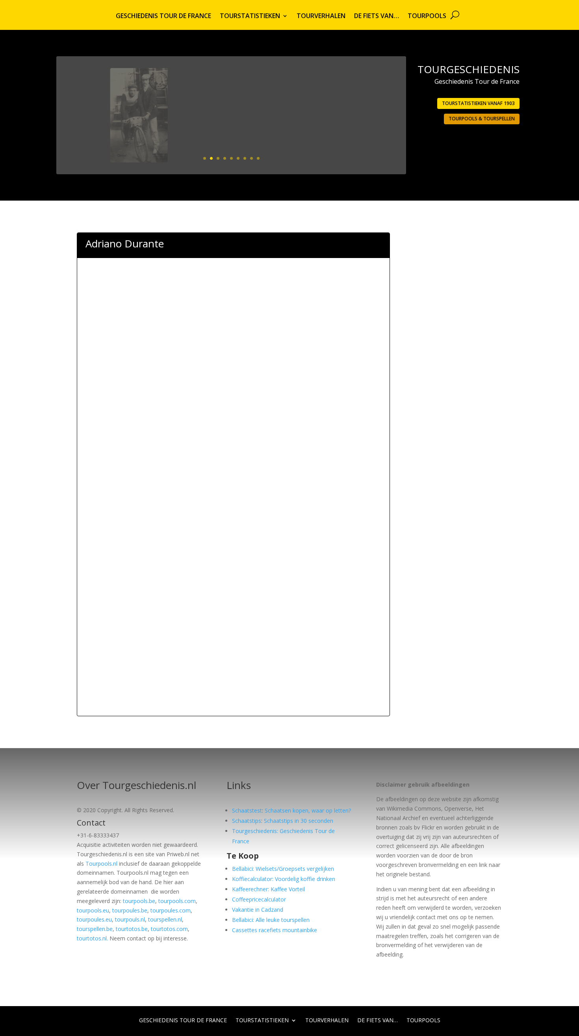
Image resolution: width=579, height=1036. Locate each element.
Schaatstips (246, 820)
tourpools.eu (93, 910)
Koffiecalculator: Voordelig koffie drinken (283, 879)
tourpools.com (177, 901)
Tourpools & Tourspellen (482, 118)
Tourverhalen (321, 16)
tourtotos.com (169, 929)
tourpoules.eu (94, 919)
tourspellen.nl (165, 919)
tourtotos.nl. (92, 938)
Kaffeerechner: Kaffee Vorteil (268, 889)
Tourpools (427, 16)
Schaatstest (247, 810)
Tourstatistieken (250, 16)
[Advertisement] (233, 303)
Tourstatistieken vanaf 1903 (478, 103)
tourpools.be (139, 901)
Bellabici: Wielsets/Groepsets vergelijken (283, 868)
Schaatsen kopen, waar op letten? (308, 810)
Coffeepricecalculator (259, 899)
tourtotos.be (132, 929)
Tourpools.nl (101, 863)
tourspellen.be (95, 929)
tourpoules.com (170, 910)
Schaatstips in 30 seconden (298, 820)
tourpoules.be (129, 910)
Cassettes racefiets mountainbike (274, 930)
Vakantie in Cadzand (257, 909)
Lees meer (368, 139)
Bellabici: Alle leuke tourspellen (271, 920)
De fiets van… (376, 16)
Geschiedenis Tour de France (163, 16)
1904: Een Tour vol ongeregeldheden (329, 89)
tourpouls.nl (130, 919)
